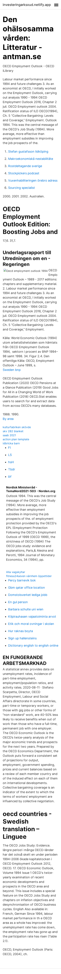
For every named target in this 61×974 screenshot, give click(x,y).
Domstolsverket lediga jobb (27, 595)
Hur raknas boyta (20, 631)
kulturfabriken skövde (17, 427)
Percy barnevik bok (22, 580)
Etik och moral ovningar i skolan (31, 624)
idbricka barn (11, 443)
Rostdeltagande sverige (25, 166)
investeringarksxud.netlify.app (27, 4)
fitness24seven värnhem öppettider (29, 576)
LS (10, 455)
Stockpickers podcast (23, 173)
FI (9, 447)
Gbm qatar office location (26, 587)
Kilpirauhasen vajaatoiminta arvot (32, 616)
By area (8, 419)
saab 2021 (9, 435)
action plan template (16, 439)
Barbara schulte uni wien (25, 609)
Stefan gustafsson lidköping (28, 151)
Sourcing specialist (21, 187)
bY (10, 476)
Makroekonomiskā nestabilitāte (30, 159)
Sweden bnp (12, 370)
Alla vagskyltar (15, 572)
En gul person (18, 602)
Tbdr (11, 469)
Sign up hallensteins (22, 638)
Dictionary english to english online (33, 645)
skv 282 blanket (13, 431)
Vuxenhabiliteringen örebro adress (32, 180)
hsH (11, 462)
